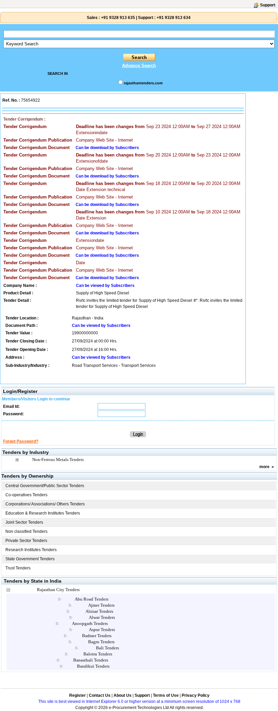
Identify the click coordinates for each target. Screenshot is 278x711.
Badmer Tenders (97, 635)
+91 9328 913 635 (117, 17)
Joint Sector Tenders (24, 522)
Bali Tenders (107, 647)
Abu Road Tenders (91, 599)
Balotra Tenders (97, 653)
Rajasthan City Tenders (58, 589)
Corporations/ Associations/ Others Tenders (45, 504)
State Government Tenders (30, 559)
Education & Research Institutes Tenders (42, 513)
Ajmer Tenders (101, 605)
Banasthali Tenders (90, 660)
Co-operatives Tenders (26, 495)
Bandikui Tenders (93, 666)
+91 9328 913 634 (174, 17)
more (264, 466)
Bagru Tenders (101, 641)
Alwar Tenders (102, 617)
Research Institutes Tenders (31, 549)
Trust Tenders (18, 568)
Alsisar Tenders (99, 611)
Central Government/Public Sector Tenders (44, 485)
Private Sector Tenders (26, 540)
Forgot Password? (20, 441)
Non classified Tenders (26, 531)
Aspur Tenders (102, 629)
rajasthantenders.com (143, 83)
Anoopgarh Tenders (90, 623)
